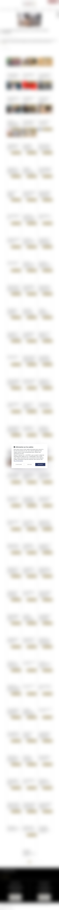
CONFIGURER (19, 464)
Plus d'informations (18, 460)
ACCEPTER (40, 464)
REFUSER (29, 464)
